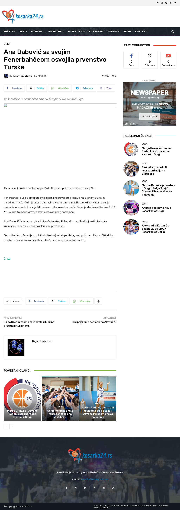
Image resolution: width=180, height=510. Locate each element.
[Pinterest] (94, 487)
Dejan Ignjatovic (22, 76)
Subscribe (168, 54)
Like (131, 54)
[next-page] (11, 426)
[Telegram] (166, 3)
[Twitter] (113, 487)
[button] (173, 32)
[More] (98, 301)
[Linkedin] (85, 487)
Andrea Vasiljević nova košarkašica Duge (156, 209)
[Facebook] (158, 3)
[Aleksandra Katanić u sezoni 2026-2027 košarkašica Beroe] (131, 227)
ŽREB (7, 258)
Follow (150, 54)
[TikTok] (170, 3)
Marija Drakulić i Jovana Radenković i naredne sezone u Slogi (22, 414)
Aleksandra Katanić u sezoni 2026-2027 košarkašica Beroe (155, 228)
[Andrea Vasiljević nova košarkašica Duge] (131, 208)
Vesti (7, 44)
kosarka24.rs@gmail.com (94, 479)
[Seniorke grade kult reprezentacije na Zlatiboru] (60, 398)
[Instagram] (162, 3)
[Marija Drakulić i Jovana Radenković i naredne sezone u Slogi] (22, 398)
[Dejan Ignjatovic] (6, 76)
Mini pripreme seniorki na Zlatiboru (94, 322)
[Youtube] (175, 3)
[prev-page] (6, 426)
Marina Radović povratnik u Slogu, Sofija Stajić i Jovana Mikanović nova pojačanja (97, 412)
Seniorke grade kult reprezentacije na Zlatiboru (60, 414)
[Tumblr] (104, 487)
